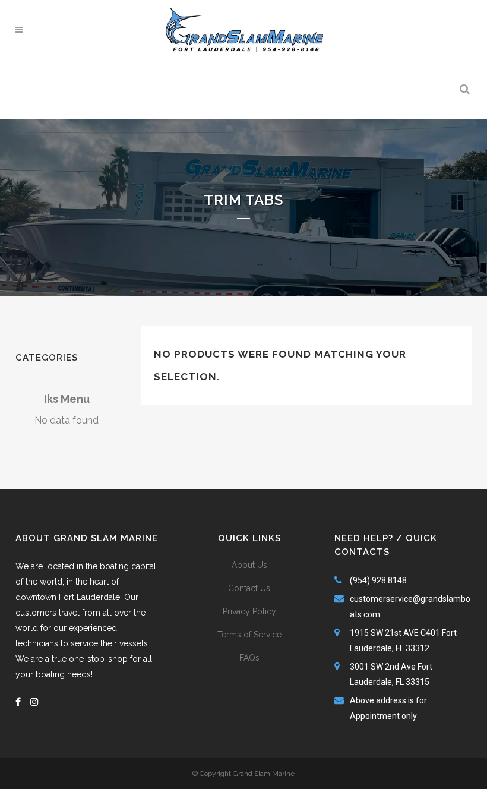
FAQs (249, 657)
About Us (249, 565)
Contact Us (249, 588)
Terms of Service (249, 634)
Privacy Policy (249, 611)
